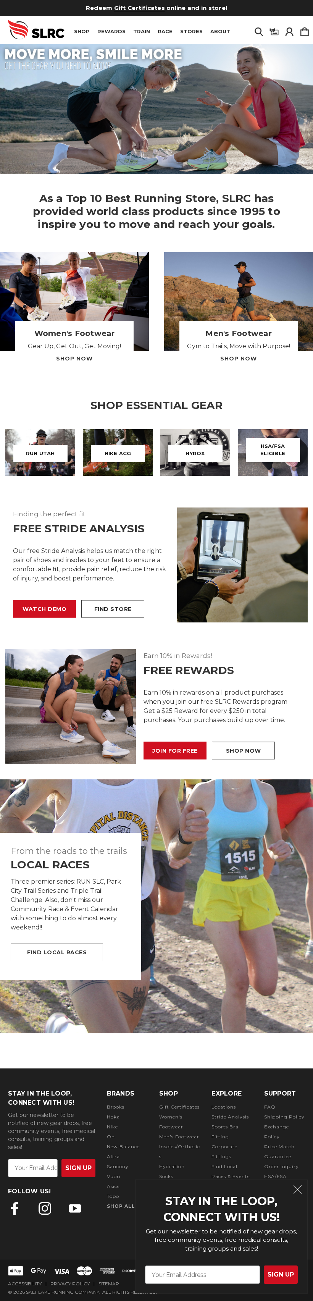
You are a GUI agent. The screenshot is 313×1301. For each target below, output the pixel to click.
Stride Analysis (230, 1117)
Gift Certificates (179, 1107)
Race (165, 31)
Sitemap (108, 1283)
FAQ (270, 1107)
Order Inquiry (281, 1166)
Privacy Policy (70, 1283)
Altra (113, 1156)
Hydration (172, 1166)
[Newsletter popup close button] (297, 1190)
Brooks (115, 1107)
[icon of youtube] (75, 1208)
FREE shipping (131, 7)
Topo (113, 1196)
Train (141, 31)
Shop (82, 31)
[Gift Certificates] (274, 30)
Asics (113, 1186)
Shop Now (74, 358)
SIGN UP (281, 1274)
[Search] (258, 30)
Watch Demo (44, 609)
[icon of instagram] (45, 1208)
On (111, 1136)
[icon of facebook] (14, 1208)
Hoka (113, 1117)
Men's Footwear (179, 1136)
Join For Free (175, 750)
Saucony (118, 1166)
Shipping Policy (284, 1117)
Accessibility (25, 1283)
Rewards (111, 31)
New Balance (123, 1146)
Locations (223, 1107)
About (220, 31)
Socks (166, 1176)
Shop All (121, 1206)
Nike (112, 1127)
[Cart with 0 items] (304, 30)
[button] (156, 109)
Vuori (114, 1176)
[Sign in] (289, 30)
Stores (191, 31)
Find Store (113, 609)
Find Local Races (57, 952)
